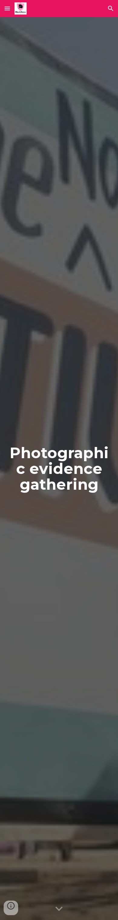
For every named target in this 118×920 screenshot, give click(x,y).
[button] (7, 8)
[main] (59, 468)
